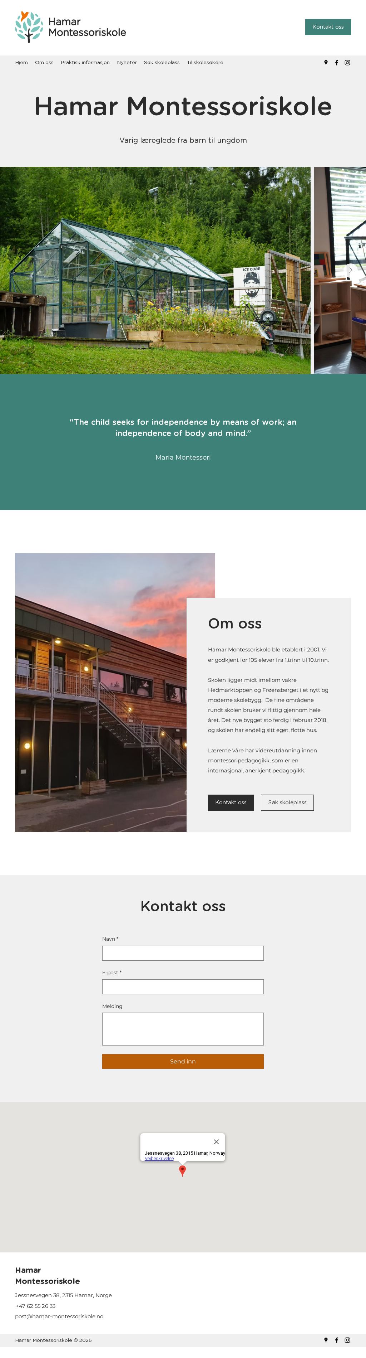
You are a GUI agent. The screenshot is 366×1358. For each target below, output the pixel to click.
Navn (110, 939)
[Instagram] (347, 62)
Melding (112, 1006)
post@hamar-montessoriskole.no (59, 1316)
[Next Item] (350, 270)
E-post (112, 972)
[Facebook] (336, 62)
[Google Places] (326, 62)
